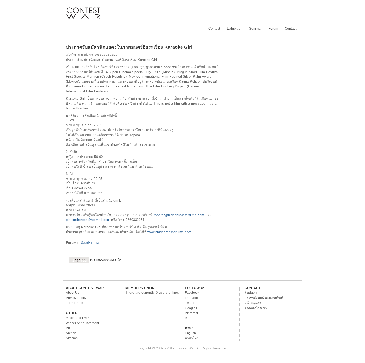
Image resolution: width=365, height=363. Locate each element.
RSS (188, 318)
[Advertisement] (208, 11)
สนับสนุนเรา (253, 303)
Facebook (192, 292)
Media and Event (78, 318)
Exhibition (234, 28)
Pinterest (191, 313)
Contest (214, 28)
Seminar (255, 28)
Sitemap (72, 338)
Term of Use (74, 303)
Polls (69, 328)
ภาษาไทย (192, 338)
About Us (72, 292)
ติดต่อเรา (251, 292)
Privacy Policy (76, 298)
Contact (291, 28)
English (190, 333)
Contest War (83, 10)
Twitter (190, 303)
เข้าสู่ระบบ (79, 260)
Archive (71, 333)
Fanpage (191, 298)
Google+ (191, 308)
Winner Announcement (82, 323)
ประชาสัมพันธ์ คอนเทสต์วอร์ (264, 298)
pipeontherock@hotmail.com (88, 220)
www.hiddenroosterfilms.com (169, 232)
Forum (273, 28)
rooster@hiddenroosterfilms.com (179, 215)
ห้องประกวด (90, 243)
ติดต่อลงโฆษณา (256, 308)
